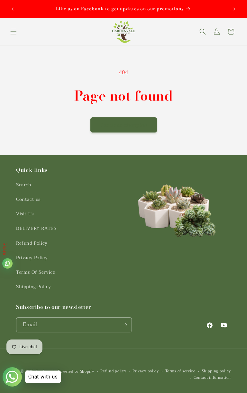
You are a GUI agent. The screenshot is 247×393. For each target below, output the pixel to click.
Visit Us (25, 214)
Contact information (212, 378)
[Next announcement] (234, 9)
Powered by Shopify (76, 371)
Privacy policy (146, 371)
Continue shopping (123, 125)
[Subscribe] (124, 324)
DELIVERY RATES (36, 228)
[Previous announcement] (12, 9)
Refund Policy (32, 243)
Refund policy (113, 371)
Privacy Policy (32, 257)
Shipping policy (216, 371)
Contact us (28, 199)
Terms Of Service (35, 272)
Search (24, 185)
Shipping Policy (33, 286)
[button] (13, 32)
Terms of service (180, 371)
